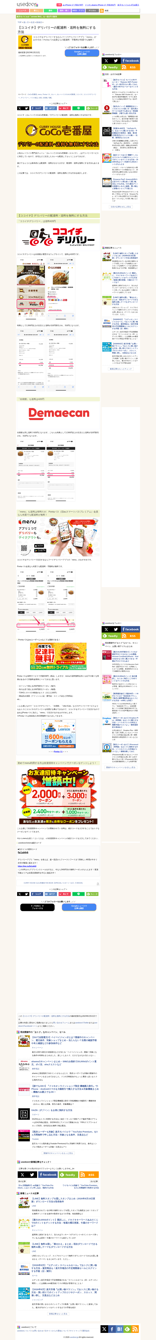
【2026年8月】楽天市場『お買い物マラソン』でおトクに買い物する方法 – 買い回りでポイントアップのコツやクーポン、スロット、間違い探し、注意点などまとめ (64, 1292)
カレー (53, 94)
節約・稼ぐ (64, 10)
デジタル (92, 10)
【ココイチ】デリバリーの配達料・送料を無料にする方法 (46, 1016)
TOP (19, 22)
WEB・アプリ (78, 10)
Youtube (35, 1139)
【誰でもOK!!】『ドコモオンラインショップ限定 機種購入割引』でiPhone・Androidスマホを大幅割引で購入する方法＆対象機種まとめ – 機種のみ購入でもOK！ (65, 1089)
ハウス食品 (34, 98)
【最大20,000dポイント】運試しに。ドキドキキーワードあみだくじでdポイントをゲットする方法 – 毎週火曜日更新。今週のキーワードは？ (64, 1223)
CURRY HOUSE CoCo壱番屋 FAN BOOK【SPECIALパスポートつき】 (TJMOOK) (53, 883)
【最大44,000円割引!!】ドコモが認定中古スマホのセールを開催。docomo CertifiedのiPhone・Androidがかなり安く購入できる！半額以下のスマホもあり (125, 656)
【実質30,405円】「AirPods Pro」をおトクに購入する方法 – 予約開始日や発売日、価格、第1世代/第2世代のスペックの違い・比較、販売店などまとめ (124, 132)
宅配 (50, 98)
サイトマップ (75, 1331)
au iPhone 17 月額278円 (73, 5)
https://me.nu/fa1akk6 (27, 866)
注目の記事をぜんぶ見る (121, 207)
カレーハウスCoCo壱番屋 (66, 94)
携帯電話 (35, 1069)
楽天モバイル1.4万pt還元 (128, 5)
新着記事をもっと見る (58, 1314)
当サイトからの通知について (57, 1331)
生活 (32, 22)
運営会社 (86, 1331)
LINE (34, 1206)
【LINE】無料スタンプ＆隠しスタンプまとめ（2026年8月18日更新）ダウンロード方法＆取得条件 (125, 255)
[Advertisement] (79, 76)
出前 (40, 98)
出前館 (45, 98)
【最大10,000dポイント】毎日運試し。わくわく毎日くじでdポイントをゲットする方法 (124, 678)
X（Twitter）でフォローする (37, 907)
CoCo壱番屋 (32, 94)
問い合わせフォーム (61, 1023)
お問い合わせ (37, 1331)
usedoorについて (24, 1331)
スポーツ (35, 1115)
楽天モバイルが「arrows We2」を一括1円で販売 (37, 17)
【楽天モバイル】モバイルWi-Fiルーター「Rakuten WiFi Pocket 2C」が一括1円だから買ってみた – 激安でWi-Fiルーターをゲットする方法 (125, 84)
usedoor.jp (74, 1337)
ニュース (22, 10)
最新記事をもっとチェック (121, 369)
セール (34, 1275)
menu (40, 94)
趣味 (50, 10)
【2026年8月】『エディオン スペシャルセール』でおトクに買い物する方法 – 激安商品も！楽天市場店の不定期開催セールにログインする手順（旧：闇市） (64, 1268)
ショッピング (37, 1300)
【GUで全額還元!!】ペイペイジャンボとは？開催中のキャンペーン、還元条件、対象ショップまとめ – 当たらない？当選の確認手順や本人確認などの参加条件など (64, 1040)
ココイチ (79, 94)
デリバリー (25, 98)
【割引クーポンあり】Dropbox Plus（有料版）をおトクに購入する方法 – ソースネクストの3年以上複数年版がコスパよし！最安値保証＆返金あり (125, 722)
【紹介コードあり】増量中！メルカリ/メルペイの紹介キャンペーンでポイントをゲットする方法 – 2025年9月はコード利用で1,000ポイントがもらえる (125, 159)
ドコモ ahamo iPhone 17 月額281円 (100, 5)
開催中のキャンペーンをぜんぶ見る (120, 767)
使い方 (26, 22)
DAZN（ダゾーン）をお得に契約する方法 (51, 1110)
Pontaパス (46, 94)
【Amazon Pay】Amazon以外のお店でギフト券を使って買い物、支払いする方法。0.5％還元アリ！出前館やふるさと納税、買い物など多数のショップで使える (125, 183)
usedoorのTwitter (82, 1023)
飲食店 (39, 22)
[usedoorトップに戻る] (27, 4)
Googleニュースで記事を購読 (82, 53)
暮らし (36, 10)
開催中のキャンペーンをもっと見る (58, 1153)
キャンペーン (37, 1048)
